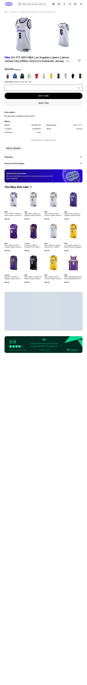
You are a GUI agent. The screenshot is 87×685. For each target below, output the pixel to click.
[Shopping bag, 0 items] (75, 4)
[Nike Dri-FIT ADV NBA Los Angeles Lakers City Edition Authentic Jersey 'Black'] (58, 76)
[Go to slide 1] (32, 241)
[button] (30, 187)
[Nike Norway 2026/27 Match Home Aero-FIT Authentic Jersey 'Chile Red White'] (37, 76)
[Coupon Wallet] (59, 4)
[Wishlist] (69, 4)
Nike (6, 12)
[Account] (64, 4)
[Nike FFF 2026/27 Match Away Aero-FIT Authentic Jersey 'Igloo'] (29, 76)
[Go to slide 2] (33, 241)
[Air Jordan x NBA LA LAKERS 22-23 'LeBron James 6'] (33, 231)
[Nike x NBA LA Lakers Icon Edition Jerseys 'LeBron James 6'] (33, 263)
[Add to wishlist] (79, 60)
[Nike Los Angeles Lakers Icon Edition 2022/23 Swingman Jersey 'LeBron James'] (73, 231)
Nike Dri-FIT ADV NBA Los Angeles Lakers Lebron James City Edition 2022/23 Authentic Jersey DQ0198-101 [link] (38, 12)
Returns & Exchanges (14, 163)
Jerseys (14, 12)
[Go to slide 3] (34, 241)
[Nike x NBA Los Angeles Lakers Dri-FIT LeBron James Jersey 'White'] (53, 231)
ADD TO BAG (43, 96)
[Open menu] (81, 4)
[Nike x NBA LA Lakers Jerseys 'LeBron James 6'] (53, 200)
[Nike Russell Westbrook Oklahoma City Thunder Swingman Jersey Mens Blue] (15, 76)
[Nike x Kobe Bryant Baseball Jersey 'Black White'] (73, 76)
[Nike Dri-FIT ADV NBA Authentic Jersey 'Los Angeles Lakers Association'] (44, 76)
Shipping (9, 157)
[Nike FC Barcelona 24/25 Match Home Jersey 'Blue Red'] (8, 76)
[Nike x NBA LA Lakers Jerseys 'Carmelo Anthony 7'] (66, 76)
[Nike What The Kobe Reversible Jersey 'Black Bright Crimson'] (22, 76)
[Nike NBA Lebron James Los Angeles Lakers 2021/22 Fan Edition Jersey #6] (73, 200)
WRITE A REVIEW (13, 148)
